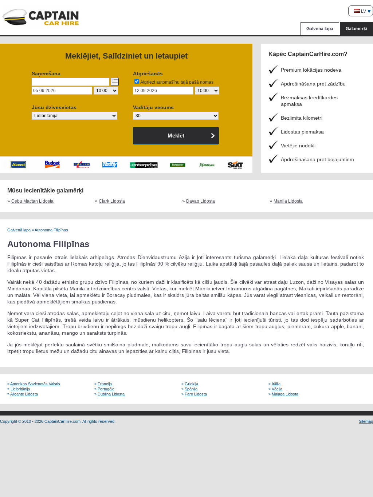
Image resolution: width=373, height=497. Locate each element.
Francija (105, 384)
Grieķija (191, 384)
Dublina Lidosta (111, 394)
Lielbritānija (20, 389)
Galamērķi (356, 28)
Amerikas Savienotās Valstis (35, 384)
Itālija (276, 384)
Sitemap (366, 421)
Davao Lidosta (200, 201)
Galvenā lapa (319, 28)
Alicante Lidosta (24, 394)
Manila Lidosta (288, 201)
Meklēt (176, 135)
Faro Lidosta (196, 394)
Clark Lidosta (112, 201)
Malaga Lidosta (285, 394)
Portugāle (106, 389)
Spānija (191, 389)
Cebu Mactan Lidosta (32, 201)
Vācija (277, 389)
